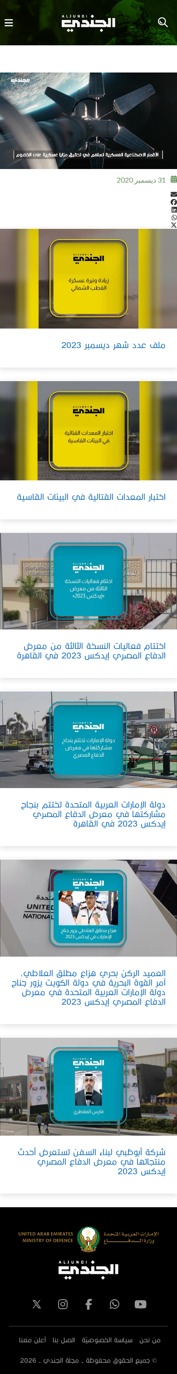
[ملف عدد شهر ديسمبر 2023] (88, 278)
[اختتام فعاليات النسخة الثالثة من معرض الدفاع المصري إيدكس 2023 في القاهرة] (88, 581)
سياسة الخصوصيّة (107, 1340)
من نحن (150, 1340)
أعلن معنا (32, 1340)
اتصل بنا (64, 1340)
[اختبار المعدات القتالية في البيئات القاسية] (88, 430)
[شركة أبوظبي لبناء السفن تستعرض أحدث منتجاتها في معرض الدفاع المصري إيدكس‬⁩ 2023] (88, 1086)
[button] (88, 194)
